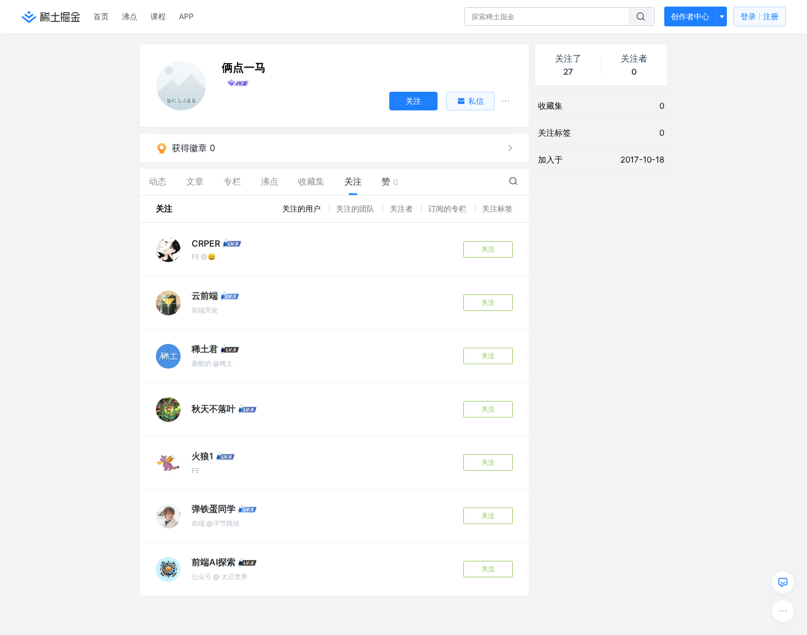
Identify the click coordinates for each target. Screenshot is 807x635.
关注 (488, 249)
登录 (759, 16)
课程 (158, 16)
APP (186, 16)
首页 (101, 16)
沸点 (129, 16)
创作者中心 (690, 16)
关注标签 (497, 208)
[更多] (783, 611)
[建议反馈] (783, 582)
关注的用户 (302, 208)
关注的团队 (356, 208)
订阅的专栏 (448, 208)
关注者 (402, 208)
